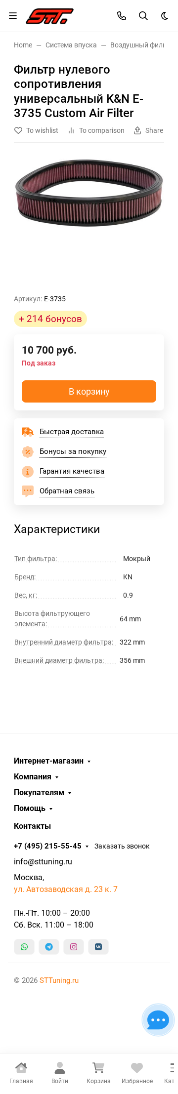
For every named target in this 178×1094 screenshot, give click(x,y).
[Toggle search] (143, 16)
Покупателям (39, 793)
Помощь (29, 808)
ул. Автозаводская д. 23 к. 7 (66, 889)
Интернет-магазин (49, 761)
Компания (32, 777)
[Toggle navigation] (13, 16)
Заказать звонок (122, 846)
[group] (89, 222)
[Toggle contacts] (122, 16)
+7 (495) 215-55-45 (48, 846)
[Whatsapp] (24, 947)
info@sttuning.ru (43, 861)
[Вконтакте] (98, 947)
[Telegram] (49, 947)
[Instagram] (73, 947)
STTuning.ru (59, 980)
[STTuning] (50, 14)
